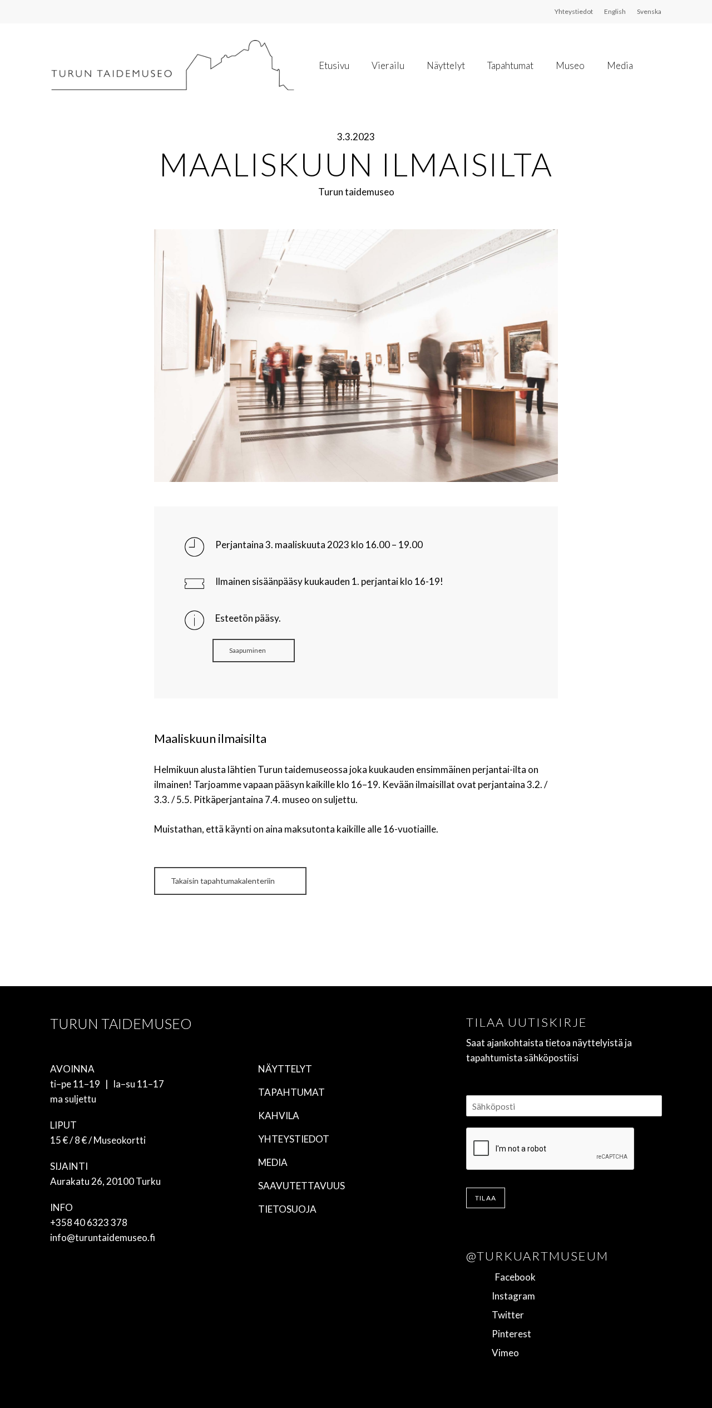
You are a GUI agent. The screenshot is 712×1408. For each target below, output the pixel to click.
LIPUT (63, 1125)
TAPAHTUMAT (291, 1092)
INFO (61, 1207)
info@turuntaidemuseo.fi (102, 1237)
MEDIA (273, 1162)
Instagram (510, 1296)
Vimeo (502, 1352)
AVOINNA (72, 1069)
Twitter (504, 1315)
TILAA (485, 1198)
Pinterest (508, 1334)
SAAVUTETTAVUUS (301, 1186)
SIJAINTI (69, 1166)
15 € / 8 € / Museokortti (98, 1140)
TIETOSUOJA (287, 1209)
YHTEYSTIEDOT (293, 1139)
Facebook (510, 1277)
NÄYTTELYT (285, 1069)
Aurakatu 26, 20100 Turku (105, 1181)
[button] (253, 650)
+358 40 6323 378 (88, 1222)
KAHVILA (278, 1115)
